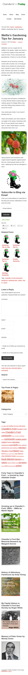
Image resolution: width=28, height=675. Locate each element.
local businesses (20, 456)
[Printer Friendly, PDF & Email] (5, 220)
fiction (19, 445)
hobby (20, 280)
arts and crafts (17, 426)
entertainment (5, 445)
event (11, 445)
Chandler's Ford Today (14, 4)
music (23, 459)
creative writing (21, 439)
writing (19, 466)
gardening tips (12, 280)
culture (3, 442)
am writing (10, 426)
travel (6, 466)
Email (3, 328)
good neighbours (14, 447)
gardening (4, 280)
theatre (2, 466)
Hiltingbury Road (7, 451)
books (23, 426)
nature (5, 282)
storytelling (23, 463)
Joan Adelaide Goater (8, 456)
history (16, 451)
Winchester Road (11, 466)
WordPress (4, 671)
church (2, 439)
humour (7, 453)
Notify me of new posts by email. (13, 353)
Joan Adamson (19, 453)
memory (18, 459)
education (16, 442)
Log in (10, 671)
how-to (3, 453)
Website (3, 337)
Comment (4, 299)
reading (9, 462)
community (9, 439)
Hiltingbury (22, 448)
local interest (7, 459)
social (16, 462)
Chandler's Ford (8, 429)
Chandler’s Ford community (13, 278)
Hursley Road (11, 453)
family (15, 445)
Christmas (21, 436)
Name (3, 320)
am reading (3, 426)
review (13, 462)
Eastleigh (9, 442)
